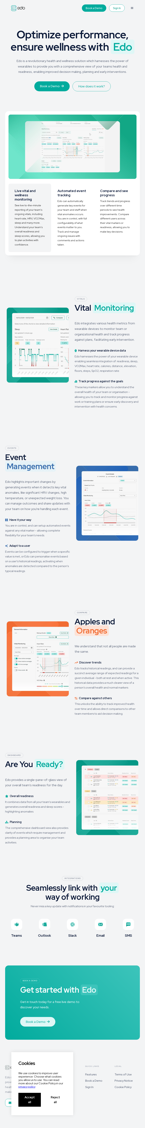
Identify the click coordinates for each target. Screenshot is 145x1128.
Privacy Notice (124, 1081)
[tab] (29, 218)
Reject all (55, 1099)
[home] (18, 8)
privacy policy (26, 1087)
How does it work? (91, 86)
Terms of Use (123, 1074)
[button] (132, 8)
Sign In (117, 8)
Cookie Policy (123, 1087)
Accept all (30, 1099)
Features (91, 1074)
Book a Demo (94, 8)
